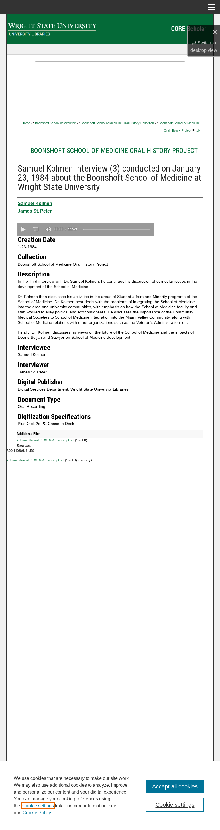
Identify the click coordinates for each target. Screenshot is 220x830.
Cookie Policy (37, 812)
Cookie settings (38, 805)
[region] (110, 795)
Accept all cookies (175, 786)
